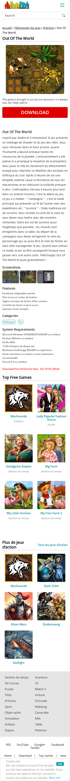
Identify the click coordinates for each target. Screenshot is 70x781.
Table (38, 724)
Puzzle (9, 689)
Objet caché (13, 712)
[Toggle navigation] (62, 5)
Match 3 (40, 689)
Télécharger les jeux (27, 28)
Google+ (40, 745)
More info (55, 778)
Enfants (10, 724)
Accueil (7, 28)
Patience (40, 730)
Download (35, 112)
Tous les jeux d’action (53, 544)
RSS (8, 745)
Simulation (12, 718)
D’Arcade (41, 700)
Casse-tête (42, 712)
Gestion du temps (17, 677)
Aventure (41, 677)
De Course (12, 683)
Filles (8, 695)
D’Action (48, 28)
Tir (20, 322)
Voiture (40, 695)
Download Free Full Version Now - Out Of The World (30, 369)
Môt (37, 718)
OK (60, 764)
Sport (8, 706)
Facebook (57, 745)
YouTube (22, 745)
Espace (9, 730)
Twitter (35, 748)
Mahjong (41, 706)
